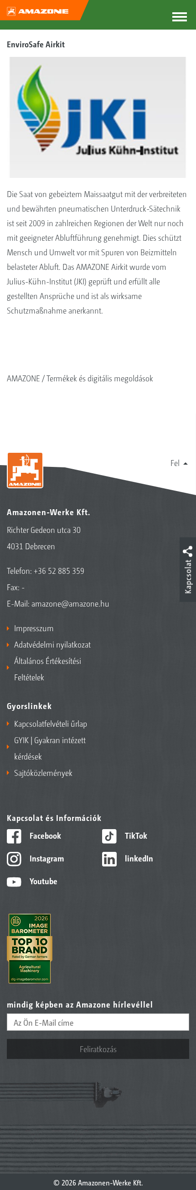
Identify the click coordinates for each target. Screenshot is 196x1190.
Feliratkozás (98, 1048)
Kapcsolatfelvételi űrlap (50, 723)
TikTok (135, 835)
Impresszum (34, 627)
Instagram (46, 858)
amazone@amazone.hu (70, 603)
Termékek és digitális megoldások (99, 378)
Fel (175, 462)
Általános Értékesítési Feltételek (47, 668)
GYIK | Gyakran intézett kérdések (50, 747)
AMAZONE (23, 378)
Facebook (44, 835)
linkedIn (138, 858)
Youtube (42, 880)
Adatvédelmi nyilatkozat (52, 644)
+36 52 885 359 (59, 570)
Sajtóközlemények (43, 772)
